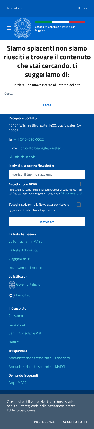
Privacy (65, 193)
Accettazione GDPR (23, 184)
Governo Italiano (15, 8)
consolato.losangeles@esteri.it (41, 148)
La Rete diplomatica (23, 250)
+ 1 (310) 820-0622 (29, 139)
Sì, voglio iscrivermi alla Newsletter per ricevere (39, 204)
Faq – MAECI (18, 382)
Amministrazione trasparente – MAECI (37, 366)
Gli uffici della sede (22, 156)
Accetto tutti (75, 421)
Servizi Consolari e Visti (25, 333)
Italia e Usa (17, 324)
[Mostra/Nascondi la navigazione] (8, 28)
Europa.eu (22, 295)
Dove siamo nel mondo (25, 267)
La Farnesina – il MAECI (26, 241)
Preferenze (44, 421)
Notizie (14, 341)
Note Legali (76, 193)
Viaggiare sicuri (19, 258)
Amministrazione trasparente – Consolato (39, 357)
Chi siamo (16, 315)
